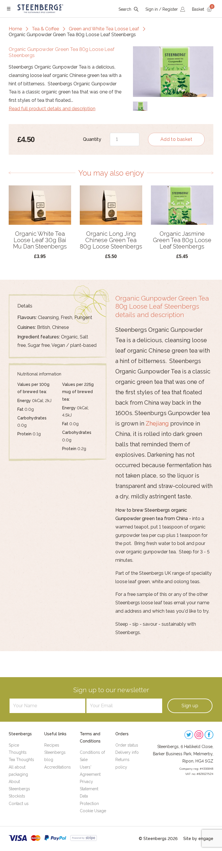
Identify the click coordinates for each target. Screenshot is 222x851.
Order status (126, 745)
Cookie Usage (93, 810)
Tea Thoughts (21, 759)
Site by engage (198, 838)
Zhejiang (157, 423)
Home (15, 29)
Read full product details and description (52, 108)
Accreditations (57, 767)
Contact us (19, 803)
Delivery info (127, 752)
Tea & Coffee (45, 29)
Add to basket (176, 139)
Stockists (17, 796)
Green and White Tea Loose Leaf (104, 29)
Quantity (92, 139)
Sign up (190, 705)
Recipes (51, 745)
